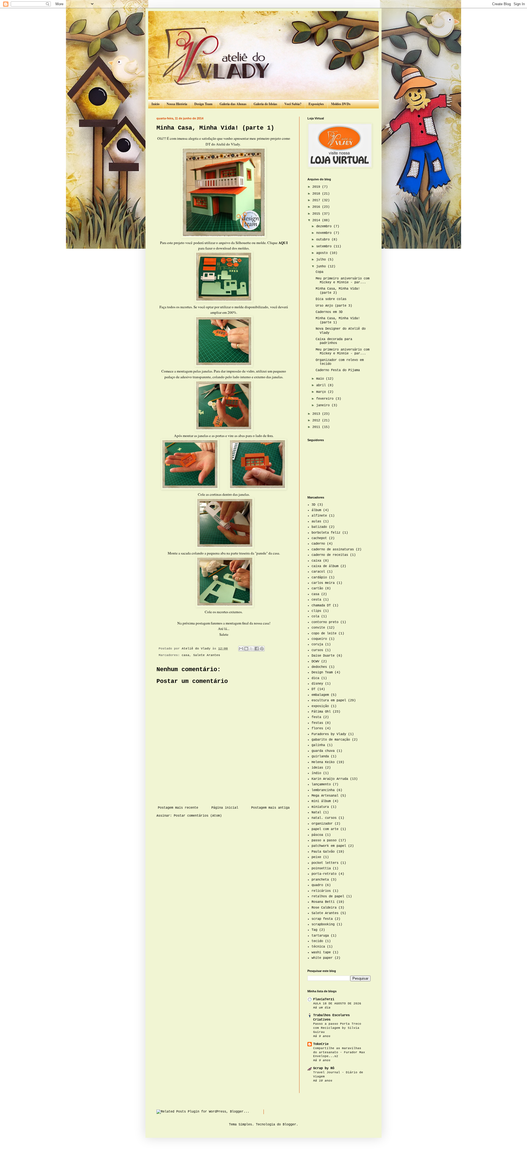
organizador (322, 824)
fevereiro (325, 399)
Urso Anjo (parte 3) (334, 306)
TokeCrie (321, 1044)
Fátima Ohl (321, 712)
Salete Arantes (206, 655)
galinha (318, 745)
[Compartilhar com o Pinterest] (262, 648)
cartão (317, 588)
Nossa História (177, 104)
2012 (317, 420)
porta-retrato (324, 874)
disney (317, 684)
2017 (317, 200)
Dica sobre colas (331, 299)
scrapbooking (323, 924)
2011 (317, 427)
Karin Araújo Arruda (330, 779)
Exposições (316, 104)
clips (316, 611)
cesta (316, 600)
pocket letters (325, 863)
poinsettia (321, 868)
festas (317, 723)
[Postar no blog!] (246, 648)
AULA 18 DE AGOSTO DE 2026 (337, 1003)
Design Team (203, 104)
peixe (316, 857)
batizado (319, 527)
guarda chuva (323, 751)
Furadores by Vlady (329, 734)
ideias (317, 768)
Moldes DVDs (341, 104)
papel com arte (325, 829)
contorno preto (325, 622)
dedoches (319, 667)
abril (322, 385)
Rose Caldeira (324, 908)
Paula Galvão (323, 852)
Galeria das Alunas (233, 104)
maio (321, 379)
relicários (321, 891)
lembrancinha (323, 790)
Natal (316, 812)
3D (313, 505)
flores (317, 728)
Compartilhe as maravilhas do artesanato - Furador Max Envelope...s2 (339, 1052)
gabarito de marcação (331, 740)
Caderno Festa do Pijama (338, 370)
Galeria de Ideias (265, 104)
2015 (317, 214)
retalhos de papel (328, 896)
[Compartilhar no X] (251, 648)
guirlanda (320, 756)
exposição (320, 706)
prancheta (320, 880)
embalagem (320, 695)
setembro (324, 246)
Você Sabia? (292, 104)
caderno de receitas (330, 555)
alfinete (319, 516)
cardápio (319, 577)
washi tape (321, 952)
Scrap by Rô (323, 1068)
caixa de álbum (325, 566)
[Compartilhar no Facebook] (256, 648)
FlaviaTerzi (323, 999)
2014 (317, 220)
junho (322, 266)
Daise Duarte (323, 656)
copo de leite (324, 633)
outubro (324, 240)
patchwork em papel (329, 846)
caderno (318, 544)
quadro (317, 885)
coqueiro (319, 639)
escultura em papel (329, 700)
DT (313, 689)
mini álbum (321, 801)
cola (315, 616)
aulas (316, 521)
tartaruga (320, 936)
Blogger (289, 1125)
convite (318, 628)
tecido (317, 941)
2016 (317, 207)
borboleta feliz (326, 533)
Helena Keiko (323, 762)
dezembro (324, 226)
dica (315, 678)
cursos (317, 650)
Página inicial (224, 808)
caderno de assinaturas (333, 549)
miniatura (320, 807)
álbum (316, 510)
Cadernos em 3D (329, 312)
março (322, 392)
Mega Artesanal (325, 796)
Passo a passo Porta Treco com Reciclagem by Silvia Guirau (337, 1028)
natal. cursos (324, 818)
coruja (317, 644)
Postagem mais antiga (270, 808)
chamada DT (321, 605)
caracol (318, 572)
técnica (318, 947)
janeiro (324, 405)
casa (185, 655)
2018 (317, 194)
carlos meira (323, 583)
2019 (317, 187)
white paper (322, 958)
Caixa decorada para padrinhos (334, 341)
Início (155, 104)
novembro (324, 233)
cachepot (319, 538)
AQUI (283, 242)
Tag (314, 930)
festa (316, 717)
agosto (323, 253)
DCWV (315, 661)
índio (316, 773)
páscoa (317, 835)
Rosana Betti (323, 902)
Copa (319, 272)
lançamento (321, 784)
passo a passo (324, 840)
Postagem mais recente (178, 808)
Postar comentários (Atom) (198, 816)
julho (322, 260)
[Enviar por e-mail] (241, 648)
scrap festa (322, 919)
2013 (317, 414)
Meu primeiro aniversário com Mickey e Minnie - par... (342, 280)
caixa (316, 561)
